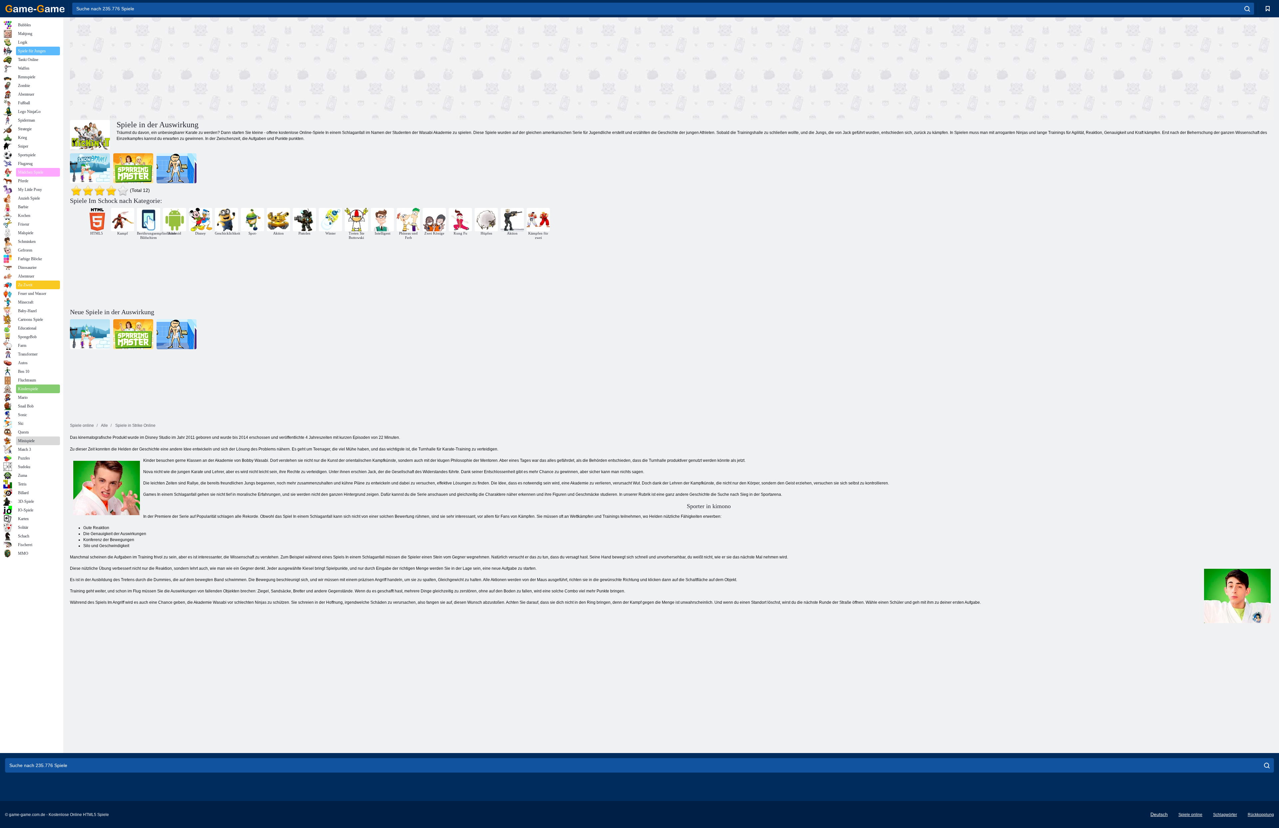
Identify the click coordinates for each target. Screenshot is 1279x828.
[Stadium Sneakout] (177, 168)
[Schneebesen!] (90, 168)
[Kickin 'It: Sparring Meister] (133, 168)
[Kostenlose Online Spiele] (35, 8)
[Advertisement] (371, 67)
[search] (1247, 8)
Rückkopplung (1261, 814)
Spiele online (1190, 814)
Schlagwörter (1225, 814)
